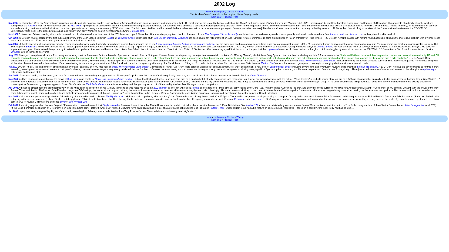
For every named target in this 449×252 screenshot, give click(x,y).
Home (209, 11)
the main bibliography (367, 66)
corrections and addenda (185, 44)
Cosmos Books (324, 46)
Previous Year (231, 17)
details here (138, 31)
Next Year (216, 17)
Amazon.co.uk (337, 34)
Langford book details (281, 66)
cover (63, 101)
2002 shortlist (160, 87)
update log (428, 69)
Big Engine (31, 46)
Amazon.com (356, 34)
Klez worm (76, 25)
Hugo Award (272, 49)
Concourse (239, 99)
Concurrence (256, 99)
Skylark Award (110, 105)
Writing (239, 11)
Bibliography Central (224, 11)
